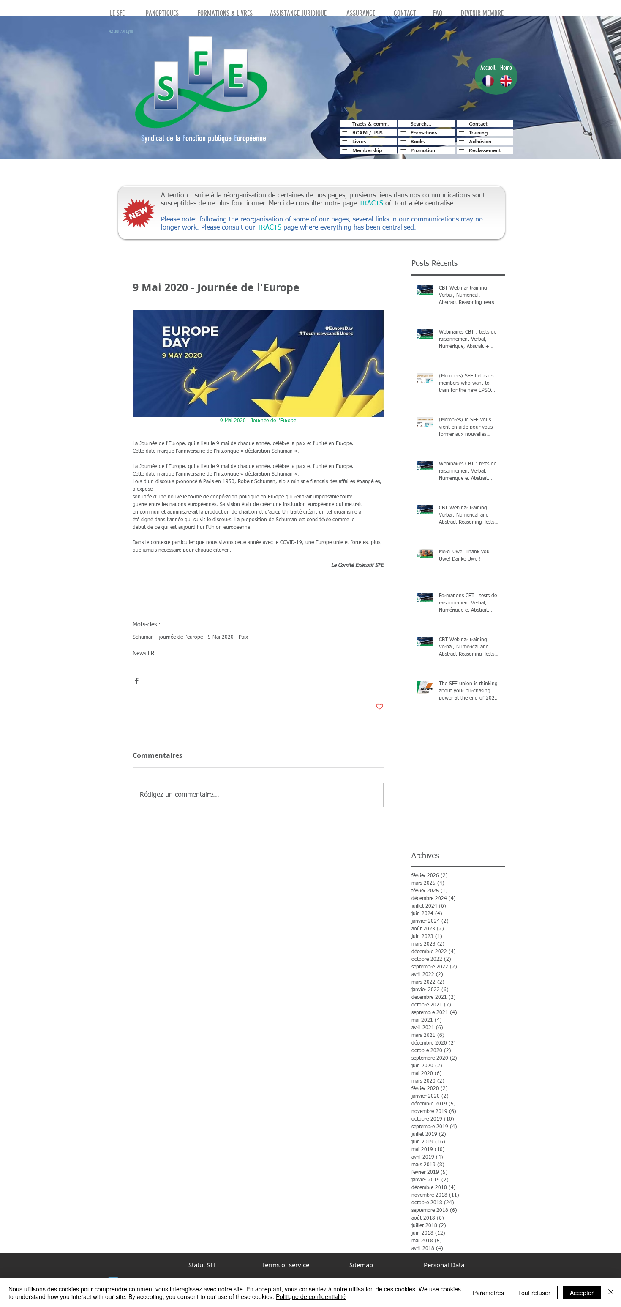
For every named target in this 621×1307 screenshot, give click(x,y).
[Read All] (343, 123)
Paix (243, 637)
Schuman (143, 637)
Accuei (487, 67)
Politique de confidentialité (311, 1296)
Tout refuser (534, 1292)
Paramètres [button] (488, 1292)
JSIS (378, 132)
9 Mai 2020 (221, 637)
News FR (144, 653)
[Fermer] (611, 1292)
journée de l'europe (181, 637)
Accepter (582, 1292)
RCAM (360, 132)
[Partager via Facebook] (137, 681)
